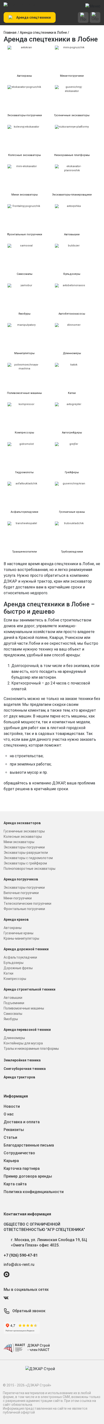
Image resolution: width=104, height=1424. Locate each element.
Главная (10, 32)
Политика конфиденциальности (34, 1191)
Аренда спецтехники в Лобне (43, 32)
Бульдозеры (13, 963)
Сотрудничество (19, 1153)
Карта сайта (15, 1184)
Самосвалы (13, 1014)
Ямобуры (11, 1019)
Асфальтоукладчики (20, 957)
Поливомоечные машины (24, 1008)
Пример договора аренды (28, 1176)
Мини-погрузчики (18, 898)
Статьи (10, 1137)
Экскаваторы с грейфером (25, 863)
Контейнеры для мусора (23, 1043)
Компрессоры (15, 979)
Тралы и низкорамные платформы (31, 1048)
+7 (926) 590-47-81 (21, 1255)
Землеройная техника (22, 1060)
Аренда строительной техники (29, 989)
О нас (9, 1114)
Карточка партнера (22, 1168)
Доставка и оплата (22, 1122)
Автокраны (13, 928)
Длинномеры (14, 1038)
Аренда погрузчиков (21, 879)
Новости (12, 1106)
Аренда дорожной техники (26, 949)
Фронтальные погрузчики (24, 909)
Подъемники (14, 1003)
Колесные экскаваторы (23, 836)
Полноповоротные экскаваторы (29, 869)
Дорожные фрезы (18, 968)
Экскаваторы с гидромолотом (28, 858)
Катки (8, 973)
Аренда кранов (16, 919)
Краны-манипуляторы (21, 938)
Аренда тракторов (19, 1077)
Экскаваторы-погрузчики (24, 847)
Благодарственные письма (29, 1145)
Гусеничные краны (18, 933)
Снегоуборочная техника (25, 1069)
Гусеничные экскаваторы (24, 831)
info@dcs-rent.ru (19, 1264)
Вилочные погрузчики (21, 893)
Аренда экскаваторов (22, 823)
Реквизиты (14, 1129)
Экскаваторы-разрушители (26, 852)
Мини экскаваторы (19, 842)
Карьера (11, 1160)
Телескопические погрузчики (27, 903)
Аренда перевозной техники (27, 1030)
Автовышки (13, 998)
